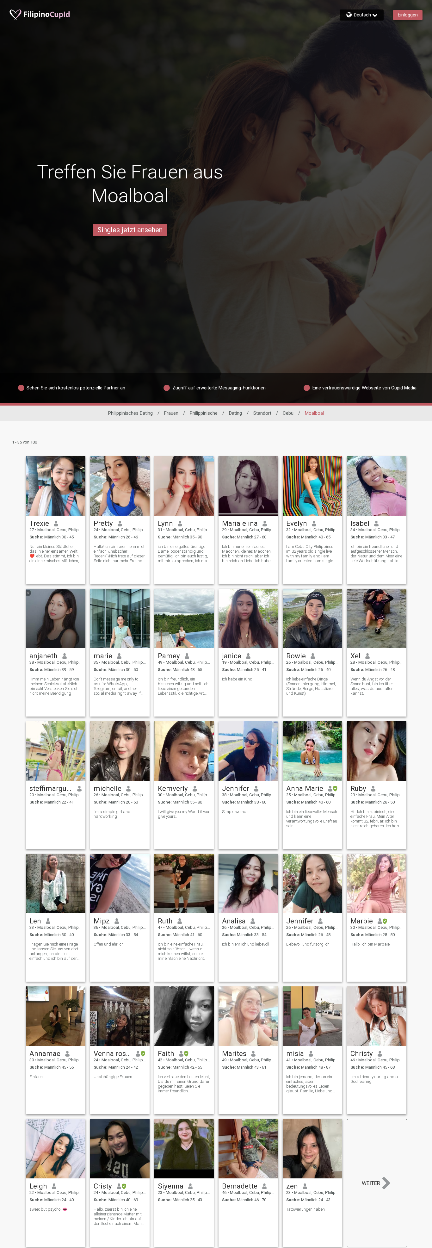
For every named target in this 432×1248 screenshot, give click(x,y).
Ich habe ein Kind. (237, 679)
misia (295, 1053)
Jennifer (235, 788)
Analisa (234, 921)
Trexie (39, 523)
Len (35, 921)
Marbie (361, 921)
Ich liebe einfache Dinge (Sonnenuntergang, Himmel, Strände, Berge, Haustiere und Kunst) (311, 686)
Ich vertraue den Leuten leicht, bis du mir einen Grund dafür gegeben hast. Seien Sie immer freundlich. (184, 1083)
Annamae (44, 1053)
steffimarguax (51, 788)
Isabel (359, 523)
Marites (234, 1053)
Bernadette (239, 1186)
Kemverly (173, 788)
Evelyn (296, 523)
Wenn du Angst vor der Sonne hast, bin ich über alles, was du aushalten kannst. (371, 686)
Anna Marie (304, 788)
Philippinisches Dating (130, 413)
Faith (166, 1053)
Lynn (165, 523)
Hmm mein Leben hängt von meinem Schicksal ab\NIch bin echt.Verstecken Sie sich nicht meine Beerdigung (54, 686)
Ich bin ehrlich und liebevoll (245, 944)
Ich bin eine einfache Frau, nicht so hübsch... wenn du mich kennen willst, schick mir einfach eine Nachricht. (181, 951)
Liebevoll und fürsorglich (308, 944)
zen (292, 1186)
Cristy (103, 1186)
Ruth (165, 921)
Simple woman (235, 811)
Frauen (171, 413)
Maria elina (240, 523)
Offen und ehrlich (109, 944)
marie (103, 656)
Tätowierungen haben (305, 1209)
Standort (262, 413)
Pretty (103, 523)
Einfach (36, 1076)
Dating (235, 413)
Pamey (169, 656)
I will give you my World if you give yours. (183, 814)
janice (231, 656)
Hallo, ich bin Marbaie (370, 944)
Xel (355, 656)
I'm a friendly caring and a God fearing (374, 1079)
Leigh (38, 1186)
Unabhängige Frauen (113, 1076)
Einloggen (408, 15)
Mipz (102, 921)
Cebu (288, 413)
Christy (361, 1053)
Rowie (296, 656)
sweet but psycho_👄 (48, 1209)
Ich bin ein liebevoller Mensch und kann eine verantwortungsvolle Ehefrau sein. (311, 818)
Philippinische (204, 413)
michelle (107, 788)
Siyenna (170, 1186)
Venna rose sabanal (112, 1053)
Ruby (358, 788)
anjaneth (43, 656)
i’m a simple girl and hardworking (112, 814)
